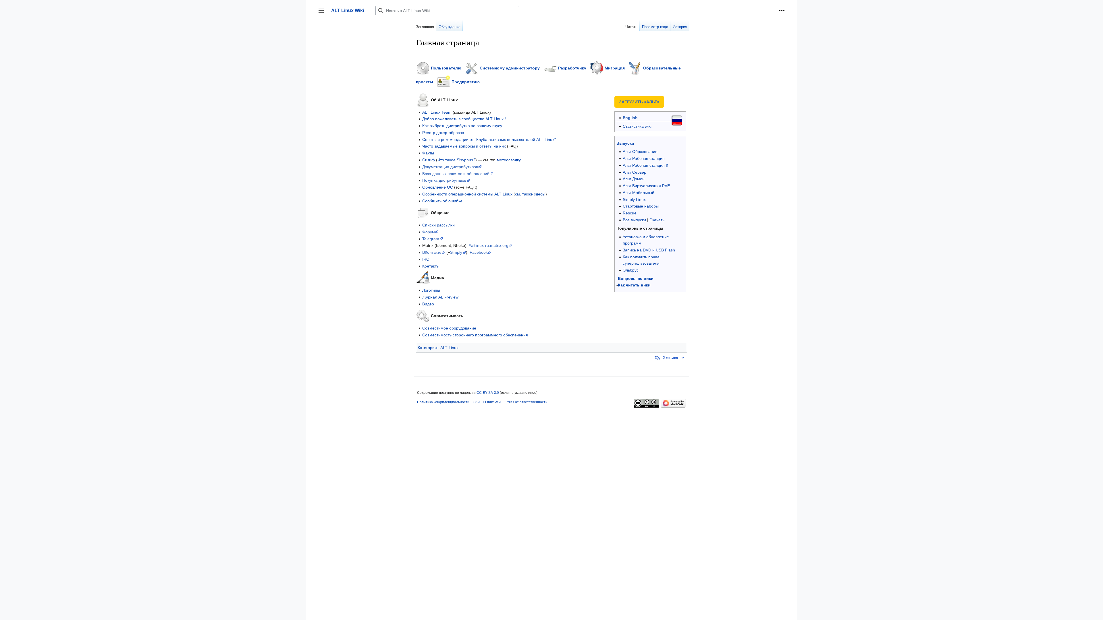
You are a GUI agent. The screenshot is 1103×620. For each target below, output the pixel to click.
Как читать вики (634, 285)
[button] (781, 10)
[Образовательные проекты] (635, 67)
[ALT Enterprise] (443, 81)
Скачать (656, 220)
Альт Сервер (634, 172)
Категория (427, 347)
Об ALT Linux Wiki (487, 402)
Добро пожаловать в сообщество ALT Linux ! (464, 119)
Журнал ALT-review (440, 297)
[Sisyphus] (550, 67)
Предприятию (466, 81)
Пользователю (446, 67)
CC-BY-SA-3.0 (488, 393)
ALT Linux (449, 347)
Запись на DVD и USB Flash (649, 250)
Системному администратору (510, 67)
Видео (428, 304)
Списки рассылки (438, 225)
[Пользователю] (423, 67)
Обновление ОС (437, 187)
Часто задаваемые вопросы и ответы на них (464, 146)
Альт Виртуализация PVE (646, 185)
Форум (428, 232)
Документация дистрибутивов (450, 166)
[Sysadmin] (472, 67)
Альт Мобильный (638, 192)
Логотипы (431, 290)
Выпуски (625, 143)
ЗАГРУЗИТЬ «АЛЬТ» (639, 102)
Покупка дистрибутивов (444, 180)
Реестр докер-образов (443, 132)
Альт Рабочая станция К (645, 165)
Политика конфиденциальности (443, 402)
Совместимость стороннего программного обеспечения (475, 335)
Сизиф (428, 160)
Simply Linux (634, 199)
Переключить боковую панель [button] (323, 13)
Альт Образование (640, 151)
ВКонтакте (431, 252)
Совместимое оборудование (449, 328)
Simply (456, 252)
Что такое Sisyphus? (456, 160)
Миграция (615, 67)
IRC (425, 259)
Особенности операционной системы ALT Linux (467, 194)
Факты (428, 153)
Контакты (430, 266)
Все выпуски (634, 220)
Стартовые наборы (641, 206)
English (630, 117)
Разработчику (572, 67)
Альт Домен (634, 179)
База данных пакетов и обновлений (455, 173)
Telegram (430, 239)
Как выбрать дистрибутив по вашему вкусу (462, 125)
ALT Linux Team (437, 112)
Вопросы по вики (635, 278)
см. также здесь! (530, 194)
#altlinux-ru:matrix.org (488, 245)
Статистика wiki (637, 126)
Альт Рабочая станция (644, 158)
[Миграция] (596, 67)
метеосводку (509, 160)
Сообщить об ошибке (442, 201)
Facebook (479, 252)
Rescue (630, 213)
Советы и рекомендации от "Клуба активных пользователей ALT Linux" (489, 139)
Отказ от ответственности (526, 402)
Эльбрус (631, 270)
